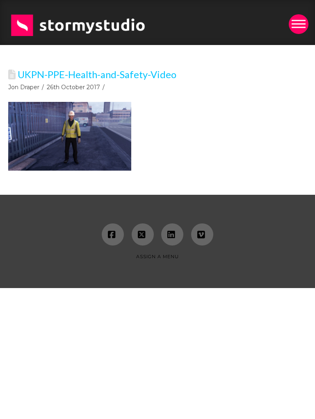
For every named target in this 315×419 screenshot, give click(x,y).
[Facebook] (113, 234)
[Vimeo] (202, 234)
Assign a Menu (157, 256)
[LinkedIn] (172, 234)
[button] (298, 24)
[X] (143, 234)
